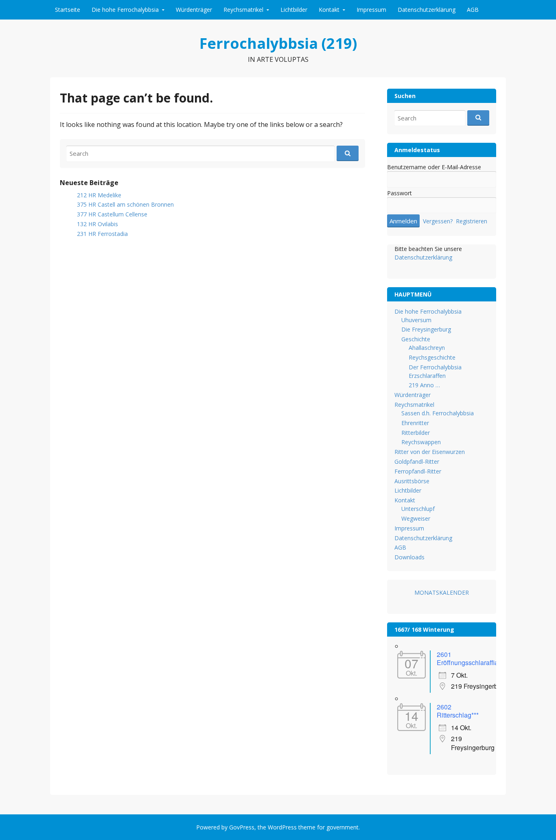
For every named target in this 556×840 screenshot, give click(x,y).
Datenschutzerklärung (426, 9)
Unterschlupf (418, 509)
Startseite (67, 9)
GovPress (241, 827)
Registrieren (471, 221)
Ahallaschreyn (427, 347)
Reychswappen (421, 442)
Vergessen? (438, 221)
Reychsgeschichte (432, 357)
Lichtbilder (293, 9)
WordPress (282, 827)
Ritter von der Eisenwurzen (429, 452)
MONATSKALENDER (441, 592)
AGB (473, 9)
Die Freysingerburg (426, 329)
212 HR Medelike (99, 195)
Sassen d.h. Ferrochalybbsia (437, 413)
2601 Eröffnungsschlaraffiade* (472, 658)
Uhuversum (416, 320)
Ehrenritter (415, 423)
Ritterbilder (415, 432)
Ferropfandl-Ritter (417, 471)
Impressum (371, 9)
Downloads (409, 557)
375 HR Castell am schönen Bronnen (125, 204)
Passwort (399, 193)
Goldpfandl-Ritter (416, 461)
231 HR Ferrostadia (102, 234)
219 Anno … (424, 385)
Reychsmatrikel (243, 9)
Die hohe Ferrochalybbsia (125, 9)
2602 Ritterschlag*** (458, 711)
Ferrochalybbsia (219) (278, 43)
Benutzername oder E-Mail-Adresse (434, 167)
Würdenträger (194, 9)
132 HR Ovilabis (97, 224)
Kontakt (329, 9)
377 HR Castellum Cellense (112, 214)
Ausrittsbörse (411, 481)
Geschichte (415, 339)
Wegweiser (415, 518)
